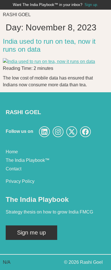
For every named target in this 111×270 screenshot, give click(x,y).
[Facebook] (85, 131)
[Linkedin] (44, 131)
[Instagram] (58, 131)
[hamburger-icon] (101, 14)
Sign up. (91, 5)
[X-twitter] (71, 131)
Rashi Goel (17, 14)
